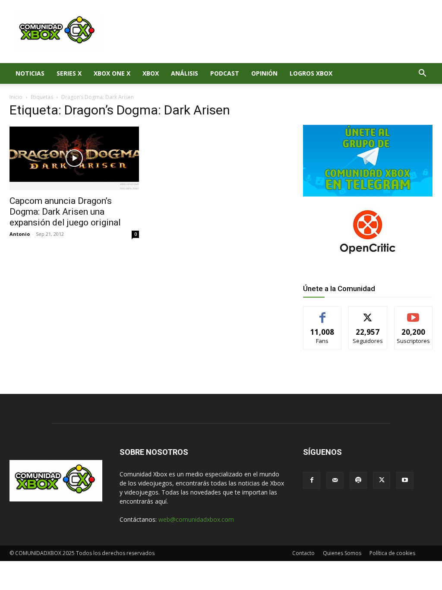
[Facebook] (311, 480)
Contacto (303, 553)
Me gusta (322, 313)
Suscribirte (413, 313)
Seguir (368, 313)
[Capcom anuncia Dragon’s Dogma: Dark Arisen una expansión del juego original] (74, 158)
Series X (69, 73)
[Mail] (335, 480)
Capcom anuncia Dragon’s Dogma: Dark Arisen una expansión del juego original (65, 212)
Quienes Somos (342, 553)
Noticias (30, 73)
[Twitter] (381, 480)
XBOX (150, 73)
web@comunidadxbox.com (196, 519)
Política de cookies (392, 553)
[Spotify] (358, 480)
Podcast (224, 73)
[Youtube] (405, 480)
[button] (422, 74)
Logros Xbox (311, 73)
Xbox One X (112, 73)
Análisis (184, 73)
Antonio (19, 234)
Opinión (264, 73)
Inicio (15, 97)
